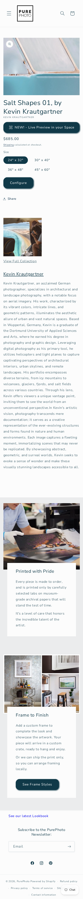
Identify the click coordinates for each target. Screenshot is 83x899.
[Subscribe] (69, 846)
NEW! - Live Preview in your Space (44, 127)
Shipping (8, 144)
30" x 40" (42, 160)
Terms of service (42, 888)
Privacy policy (19, 888)
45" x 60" (42, 170)
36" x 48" (15, 170)
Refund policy (68, 881)
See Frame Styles (37, 784)
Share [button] (12, 199)
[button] (9, 13)
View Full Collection (20, 261)
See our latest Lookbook (29, 816)
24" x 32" (15, 160)
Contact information (43, 894)
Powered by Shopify (43, 881)
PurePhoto (23, 881)
